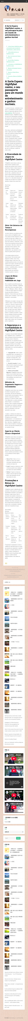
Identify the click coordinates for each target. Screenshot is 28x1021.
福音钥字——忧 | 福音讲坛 (16, 691)
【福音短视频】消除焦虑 (15, 709)
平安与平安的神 (13, 617)
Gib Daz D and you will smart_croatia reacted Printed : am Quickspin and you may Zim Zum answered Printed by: (13, 717)
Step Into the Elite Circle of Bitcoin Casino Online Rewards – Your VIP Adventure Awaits (14, 974)
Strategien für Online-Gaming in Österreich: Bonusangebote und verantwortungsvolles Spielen (12, 724)
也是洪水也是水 (13, 623)
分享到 (6, 582)
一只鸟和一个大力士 (14, 641)
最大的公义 (12, 679)
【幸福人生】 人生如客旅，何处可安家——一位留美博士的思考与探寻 (16, 674)
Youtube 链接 (7, 821)
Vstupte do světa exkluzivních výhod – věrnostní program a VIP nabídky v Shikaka (13, 995)
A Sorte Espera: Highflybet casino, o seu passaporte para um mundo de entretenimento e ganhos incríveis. (14, 48)
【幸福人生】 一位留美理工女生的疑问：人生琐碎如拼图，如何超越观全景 (16, 594)
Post (6, 563)
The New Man (20, 1017)
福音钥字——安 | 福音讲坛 (16, 685)
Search (18, 838)
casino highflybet (8, 113)
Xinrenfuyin (13, 1017)
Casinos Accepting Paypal (11, 739)
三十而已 (12, 605)
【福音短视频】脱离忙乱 (15, 703)
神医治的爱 (12, 666)
